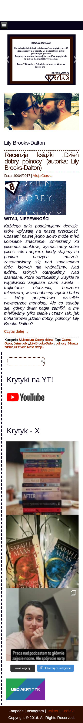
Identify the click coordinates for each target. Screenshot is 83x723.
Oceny (39, 339)
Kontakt (68, 711)
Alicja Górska (42, 176)
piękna (48, 339)
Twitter (52, 711)
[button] (7, 59)
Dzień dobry (21, 343)
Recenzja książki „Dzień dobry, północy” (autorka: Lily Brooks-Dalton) (41, 161)
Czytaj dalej (16, 331)
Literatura (27, 339)
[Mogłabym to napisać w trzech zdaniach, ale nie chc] (42, 624)
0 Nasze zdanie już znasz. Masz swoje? (41, 345)
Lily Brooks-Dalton (42, 343)
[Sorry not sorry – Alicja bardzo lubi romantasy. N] (42, 551)
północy (61, 343)
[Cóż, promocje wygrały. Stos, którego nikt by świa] (42, 478)
